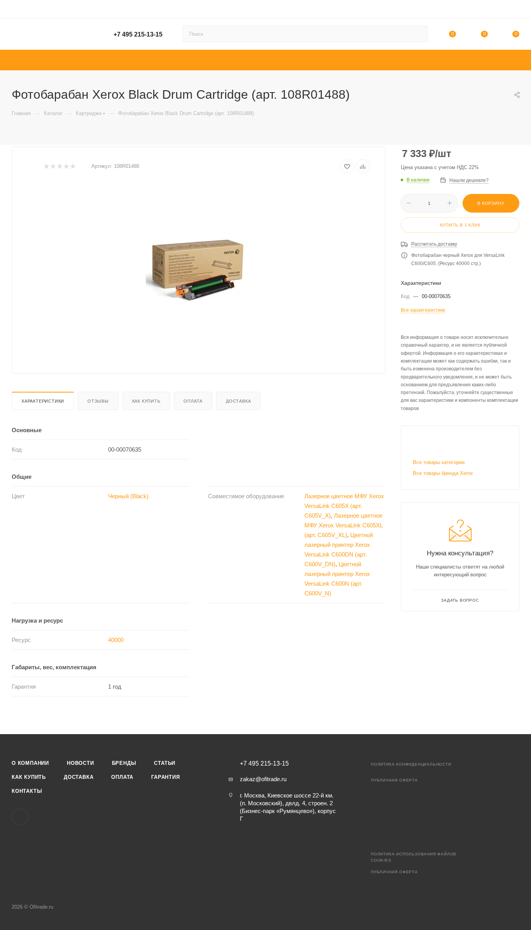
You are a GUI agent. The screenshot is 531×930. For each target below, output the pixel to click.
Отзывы (98, 401)
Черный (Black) (128, 496)
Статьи (164, 763)
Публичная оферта (394, 780)
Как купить (146, 401)
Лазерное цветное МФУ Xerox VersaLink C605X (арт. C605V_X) (344, 506)
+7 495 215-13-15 (138, 34)
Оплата (193, 401)
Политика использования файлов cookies (413, 857)
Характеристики (42, 401)
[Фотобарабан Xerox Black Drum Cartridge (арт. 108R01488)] (198, 270)
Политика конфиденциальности (411, 764)
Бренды (124, 763)
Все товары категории (439, 462)
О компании (30, 763)
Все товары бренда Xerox (443, 473)
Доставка (238, 401)
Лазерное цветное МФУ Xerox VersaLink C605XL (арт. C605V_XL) (343, 525)
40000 (116, 640)
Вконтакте (20, 817)
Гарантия (165, 777)
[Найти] (418, 34)
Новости (80, 763)
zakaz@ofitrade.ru (263, 779)
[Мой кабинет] (515, 10)
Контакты (27, 791)
